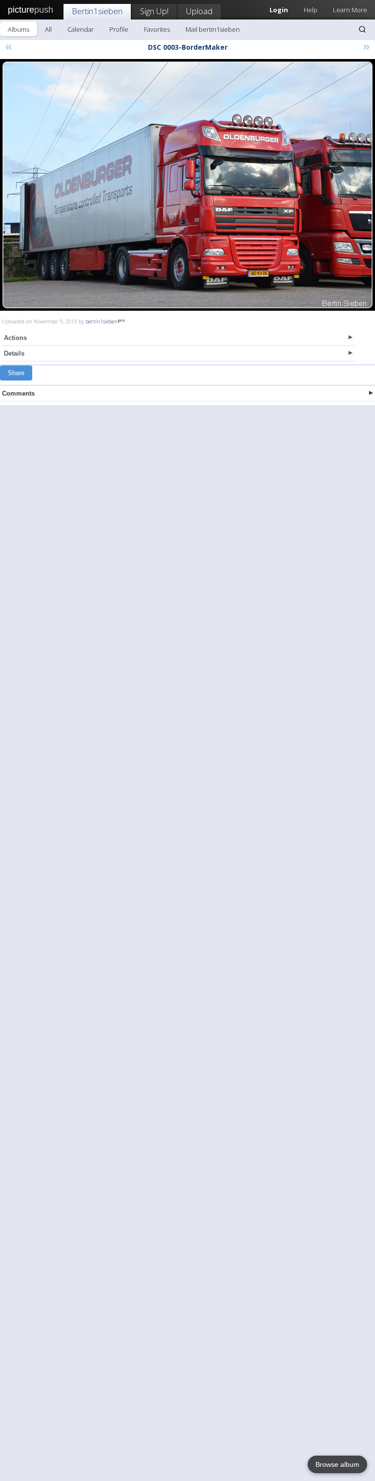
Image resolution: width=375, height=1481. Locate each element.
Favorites (157, 29)
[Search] (362, 29)
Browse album (337, 1464)
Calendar (80, 29)
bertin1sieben (101, 321)
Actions (15, 337)
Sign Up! (154, 11)
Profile (118, 29)
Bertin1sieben (97, 11)
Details (14, 353)
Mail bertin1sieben (213, 29)
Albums (18, 29)
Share (16, 373)
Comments (18, 393)
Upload (199, 11)
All (48, 29)
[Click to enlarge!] (187, 185)
